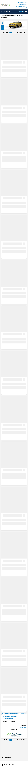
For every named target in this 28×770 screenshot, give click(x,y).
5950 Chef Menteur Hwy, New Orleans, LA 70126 (21, 6)
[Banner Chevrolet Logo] (4, 5)
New (2, 23)
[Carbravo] (11, 5)
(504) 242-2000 (23, 2)
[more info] (14, 713)
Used (2, 27)
